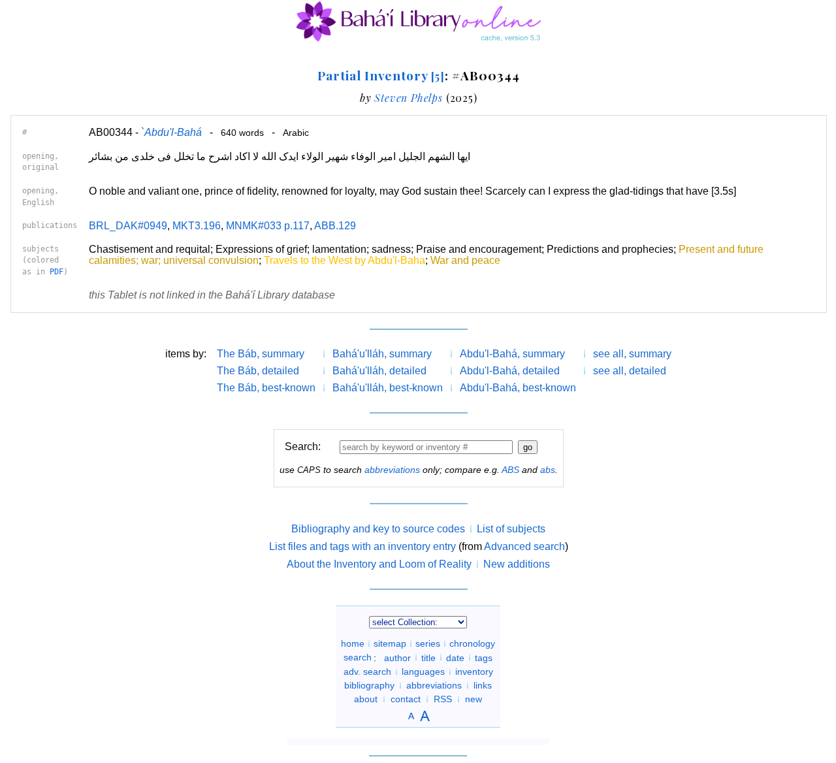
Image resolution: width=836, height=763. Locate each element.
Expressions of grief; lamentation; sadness (313, 249)
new (473, 699)
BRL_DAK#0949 (128, 225)
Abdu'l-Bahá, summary (512, 353)
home (352, 643)
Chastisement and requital (149, 249)
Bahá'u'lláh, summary (382, 353)
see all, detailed (629, 370)
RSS (443, 699)
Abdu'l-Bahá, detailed (510, 370)
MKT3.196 (196, 225)
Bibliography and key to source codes (378, 528)
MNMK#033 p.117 (268, 225)
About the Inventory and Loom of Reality (379, 564)
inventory (474, 671)
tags (483, 657)
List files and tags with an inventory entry (362, 546)
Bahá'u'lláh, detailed (379, 370)
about (366, 699)
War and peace (465, 260)
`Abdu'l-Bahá (171, 132)
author (397, 657)
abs (547, 469)
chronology (472, 643)
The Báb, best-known (266, 387)
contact (406, 699)
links (483, 685)
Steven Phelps (408, 98)
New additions (516, 564)
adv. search (367, 671)
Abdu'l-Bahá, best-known (518, 387)
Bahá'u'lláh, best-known (387, 387)
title (428, 657)
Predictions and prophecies (610, 249)
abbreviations (392, 469)
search (358, 657)
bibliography (369, 685)
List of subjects (511, 528)
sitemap (390, 643)
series (427, 643)
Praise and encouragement (478, 249)
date (455, 657)
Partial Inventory (381, 75)
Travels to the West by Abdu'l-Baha (344, 260)
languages (423, 671)
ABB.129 (335, 225)
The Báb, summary (260, 353)
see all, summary (632, 353)
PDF (56, 271)
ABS (510, 469)
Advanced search (524, 546)
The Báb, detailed (258, 370)
